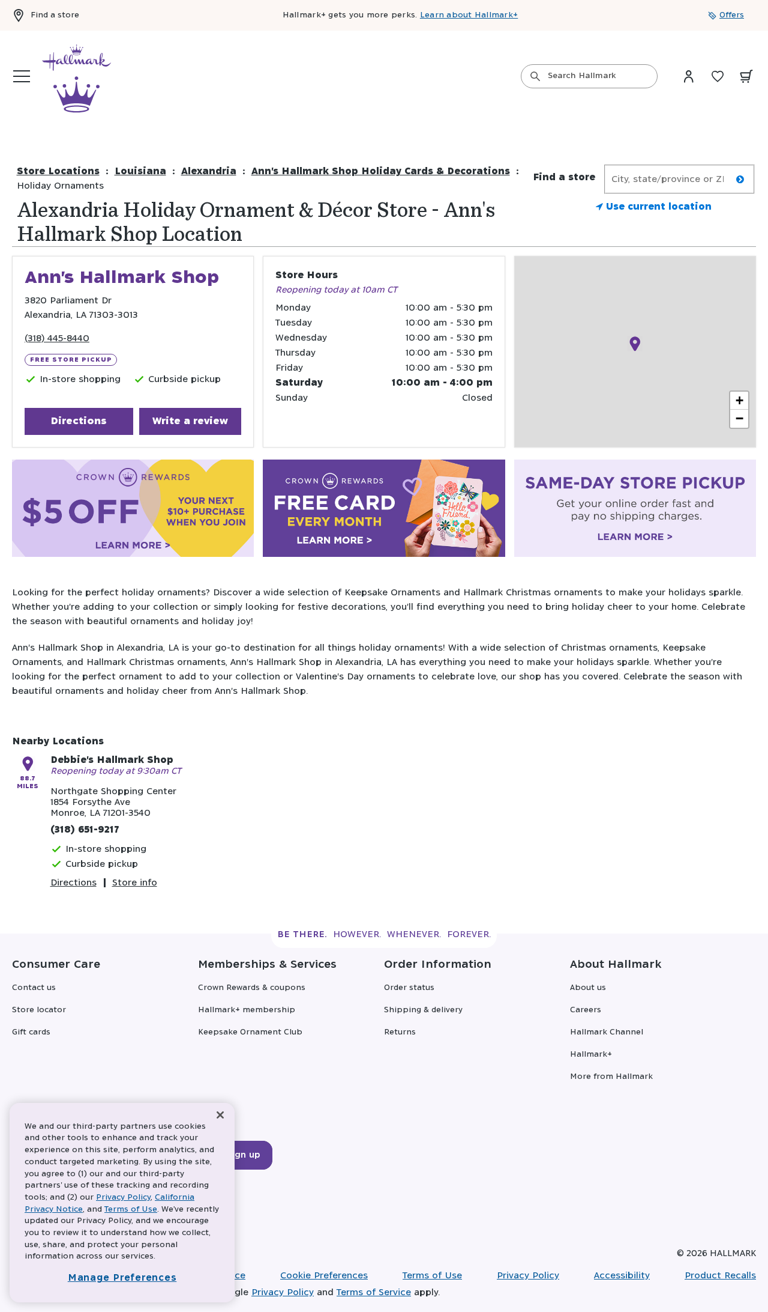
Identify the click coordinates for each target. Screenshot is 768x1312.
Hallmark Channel (606, 1032)
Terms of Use (432, 1275)
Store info (134, 882)
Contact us (34, 988)
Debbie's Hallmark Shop (111, 760)
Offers (731, 15)
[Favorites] (717, 76)
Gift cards (31, 1032)
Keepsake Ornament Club (250, 1032)
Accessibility (622, 1275)
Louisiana (140, 171)
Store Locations (58, 171)
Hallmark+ (591, 1054)
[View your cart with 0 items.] (746, 76)
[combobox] (589, 76)
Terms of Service (374, 1292)
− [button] (739, 418)
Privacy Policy (528, 1275)
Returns (400, 1032)
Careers (585, 1010)
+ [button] (739, 400)
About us (588, 988)
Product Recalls (720, 1275)
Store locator (39, 1010)
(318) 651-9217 (84, 829)
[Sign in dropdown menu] (688, 76)
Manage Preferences (122, 1278)
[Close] (220, 1115)
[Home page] (76, 76)
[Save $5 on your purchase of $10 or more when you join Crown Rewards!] (133, 511)
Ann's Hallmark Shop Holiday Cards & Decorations (380, 171)
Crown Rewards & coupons (251, 988)
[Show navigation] (21, 76)
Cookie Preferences (324, 1275)
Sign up (243, 1155)
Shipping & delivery (423, 1010)
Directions (78, 421)
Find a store (55, 15)
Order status (409, 988)
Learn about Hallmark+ (469, 15)
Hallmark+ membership (246, 1010)
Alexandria (208, 171)
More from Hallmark (611, 1077)
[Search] (535, 76)
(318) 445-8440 (57, 338)
